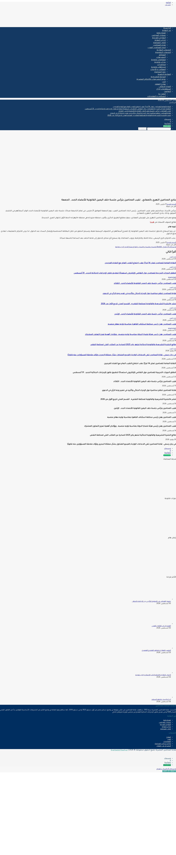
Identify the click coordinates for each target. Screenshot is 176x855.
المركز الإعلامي (165, 87)
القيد (169, 739)
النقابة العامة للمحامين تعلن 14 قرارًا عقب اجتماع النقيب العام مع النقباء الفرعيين (142, 107)
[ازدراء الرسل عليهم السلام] (157, 697)
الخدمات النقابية (164, 50)
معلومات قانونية (158, 60)
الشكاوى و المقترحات (156, 97)
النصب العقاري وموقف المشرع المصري (156, 650)
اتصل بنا (162, 94)
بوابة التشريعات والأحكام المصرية (151, 79)
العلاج (168, 737)
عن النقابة (166, 31)
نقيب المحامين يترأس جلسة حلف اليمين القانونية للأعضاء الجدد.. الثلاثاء (145, 111)
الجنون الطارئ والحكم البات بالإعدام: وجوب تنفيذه (153, 675)
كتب (164, 82)
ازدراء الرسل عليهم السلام (161, 700)
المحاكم (162, 55)
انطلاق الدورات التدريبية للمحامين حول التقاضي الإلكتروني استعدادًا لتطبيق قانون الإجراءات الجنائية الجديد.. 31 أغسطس (128, 109)
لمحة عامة (161, 33)
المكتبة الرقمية (164, 75)
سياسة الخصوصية (119, 750)
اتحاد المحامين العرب (157, 48)
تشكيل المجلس (159, 36)
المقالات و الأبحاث (158, 70)
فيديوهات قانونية (158, 67)
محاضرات (161, 65)
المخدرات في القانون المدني (161, 626)
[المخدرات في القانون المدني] (157, 624)
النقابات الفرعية (159, 38)
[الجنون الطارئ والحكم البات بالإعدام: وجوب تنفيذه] (157, 673)
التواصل (167, 92)
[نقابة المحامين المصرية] (145, 24)
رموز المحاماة (160, 72)
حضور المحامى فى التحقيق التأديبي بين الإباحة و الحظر (151, 601)
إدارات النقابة (160, 40)
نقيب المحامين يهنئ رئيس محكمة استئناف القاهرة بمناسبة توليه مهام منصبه (142, 324)
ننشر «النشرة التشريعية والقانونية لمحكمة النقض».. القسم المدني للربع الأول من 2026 (139, 115)
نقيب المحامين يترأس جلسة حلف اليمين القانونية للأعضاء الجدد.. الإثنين (145, 314)
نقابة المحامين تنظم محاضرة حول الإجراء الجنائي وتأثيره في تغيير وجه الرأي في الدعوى (140, 113)
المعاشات (167, 742)
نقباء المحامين (159, 45)
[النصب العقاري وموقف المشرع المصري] (157, 648)
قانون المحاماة (159, 43)
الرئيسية (167, 28)
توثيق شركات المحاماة (163, 744)
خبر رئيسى (172, 257)
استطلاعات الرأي (163, 89)
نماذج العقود (160, 84)
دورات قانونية (160, 62)
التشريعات (161, 58)
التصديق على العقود (164, 746)
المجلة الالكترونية (158, 77)
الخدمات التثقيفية (163, 53)
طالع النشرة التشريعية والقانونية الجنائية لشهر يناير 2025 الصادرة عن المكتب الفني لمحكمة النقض (133, 345)
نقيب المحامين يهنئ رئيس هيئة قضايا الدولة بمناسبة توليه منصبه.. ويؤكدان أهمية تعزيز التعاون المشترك (130, 335)
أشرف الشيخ (171, 204)
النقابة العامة (172, 277)
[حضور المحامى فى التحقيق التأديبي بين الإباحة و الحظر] (157, 599)
